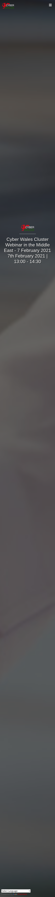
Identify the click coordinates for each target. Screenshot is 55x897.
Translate (22, 894)
